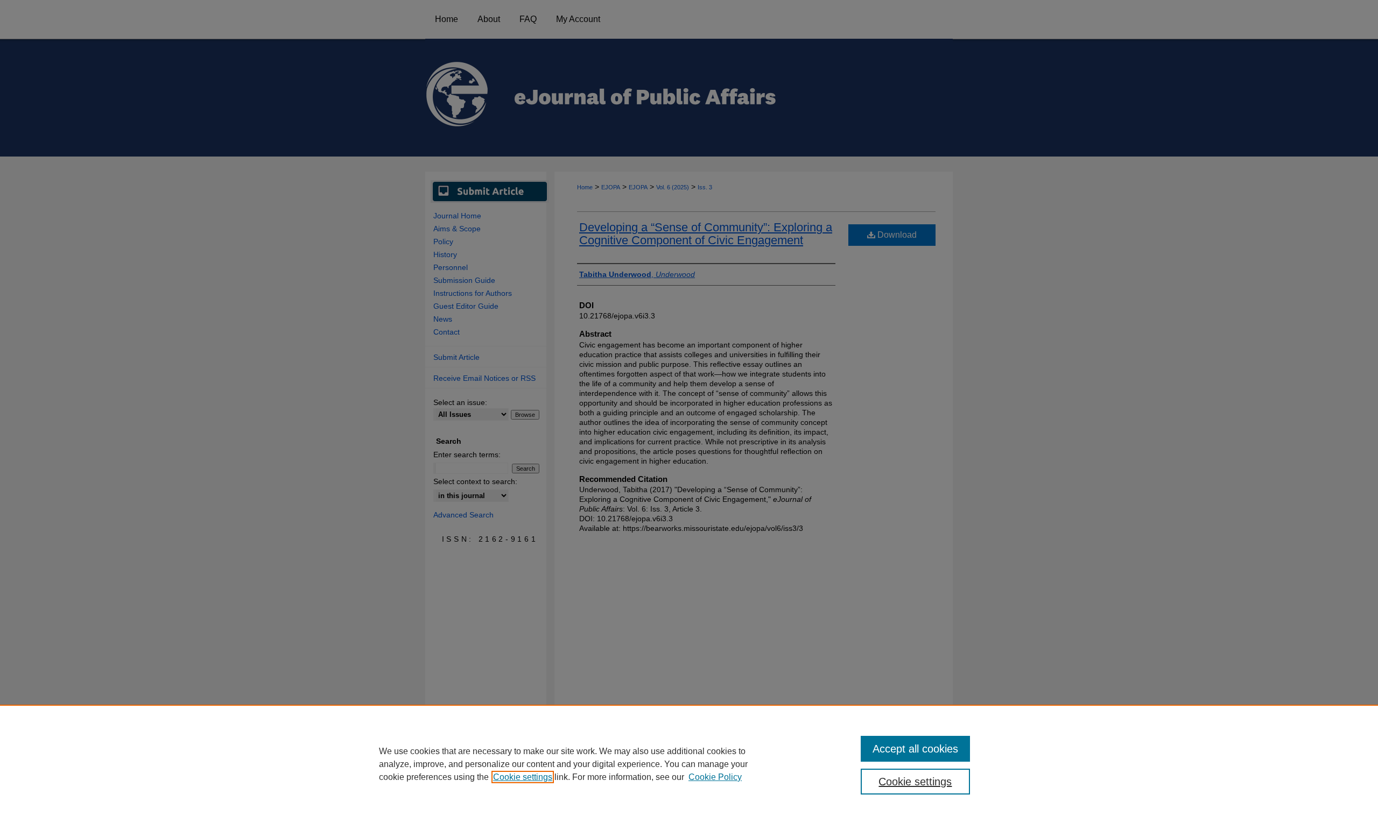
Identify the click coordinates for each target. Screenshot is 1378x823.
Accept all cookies (915, 749)
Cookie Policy (715, 777)
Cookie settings (522, 777)
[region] (689, 764)
